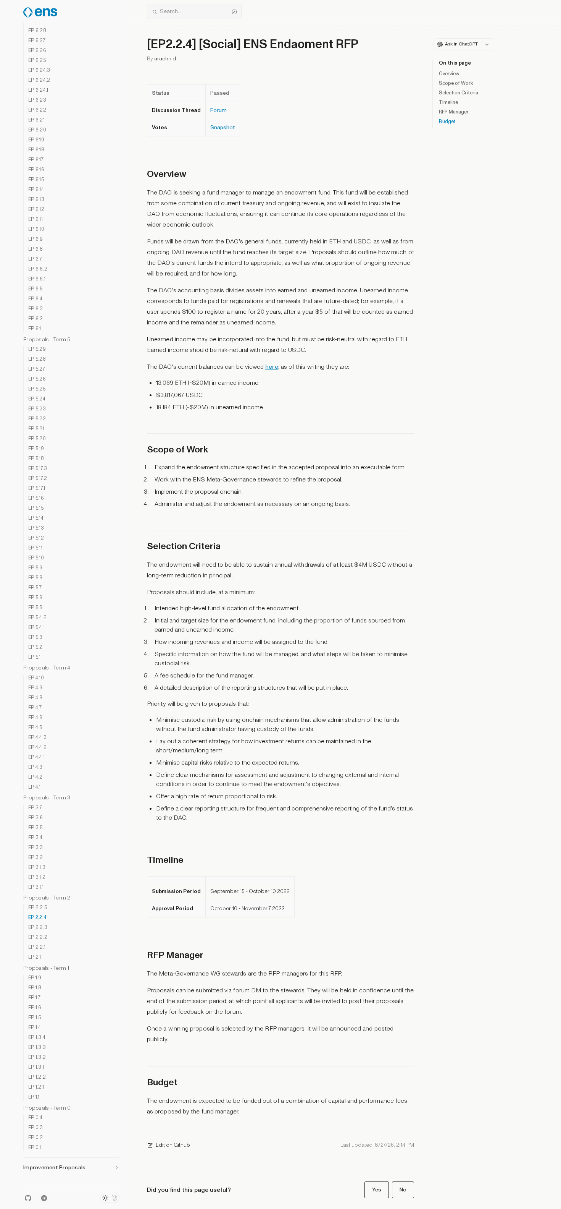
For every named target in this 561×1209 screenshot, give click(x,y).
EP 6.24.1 (38, 90)
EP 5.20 (37, 439)
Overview (449, 73)
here (271, 367)
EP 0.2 (35, 1137)
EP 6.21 (36, 120)
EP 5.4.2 (37, 617)
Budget (447, 121)
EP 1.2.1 (36, 1087)
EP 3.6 (35, 818)
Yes (376, 1189)
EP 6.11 (35, 219)
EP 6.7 (35, 259)
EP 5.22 (37, 419)
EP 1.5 (34, 1018)
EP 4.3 (35, 767)
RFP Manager (454, 112)
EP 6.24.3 (39, 70)
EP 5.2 (35, 647)
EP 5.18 (36, 458)
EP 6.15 (36, 180)
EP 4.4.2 (37, 747)
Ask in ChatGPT (461, 44)
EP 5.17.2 (37, 478)
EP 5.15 (36, 508)
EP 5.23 (37, 409)
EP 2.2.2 (37, 937)
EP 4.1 (34, 787)
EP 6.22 (37, 110)
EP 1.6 (35, 1008)
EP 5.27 (36, 369)
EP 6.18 (36, 150)
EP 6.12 (36, 209)
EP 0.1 (34, 1147)
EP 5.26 (37, 379)
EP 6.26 (37, 50)
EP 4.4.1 (36, 757)
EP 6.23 (37, 100)
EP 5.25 (36, 389)
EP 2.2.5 (37, 907)
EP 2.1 (34, 957)
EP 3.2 (35, 857)
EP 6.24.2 (39, 80)
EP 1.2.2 (37, 1077)
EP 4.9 (35, 688)
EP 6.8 (35, 249)
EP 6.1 (34, 329)
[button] (71, 1165)
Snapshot (222, 127)
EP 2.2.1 (36, 947)
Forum (218, 110)
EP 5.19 (36, 449)
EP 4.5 (35, 727)
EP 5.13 (36, 528)
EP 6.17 (36, 160)
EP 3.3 (35, 847)
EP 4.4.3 (37, 737)
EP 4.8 (35, 698)
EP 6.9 (35, 239)
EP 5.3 (35, 637)
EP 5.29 (37, 349)
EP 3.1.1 (36, 887)
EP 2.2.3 (37, 927)
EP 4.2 (35, 777)
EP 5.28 (37, 359)
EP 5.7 (35, 588)
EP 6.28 (37, 31)
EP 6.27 (36, 40)
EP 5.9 (35, 568)
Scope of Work (456, 83)
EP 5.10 (36, 558)
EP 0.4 (35, 1118)
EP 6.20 (37, 130)
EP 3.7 (35, 808)
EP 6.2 (35, 319)
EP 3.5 (35, 828)
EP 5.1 (34, 657)
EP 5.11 (35, 548)
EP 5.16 (36, 498)
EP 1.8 (35, 988)
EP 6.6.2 (37, 269)
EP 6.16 (36, 170)
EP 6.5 (35, 289)
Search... (170, 11)
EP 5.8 (35, 578)
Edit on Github (173, 1145)
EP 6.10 (36, 229)
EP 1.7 (34, 998)
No (403, 1189)
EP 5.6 (35, 598)
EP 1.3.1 (36, 1067)
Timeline (448, 102)
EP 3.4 (35, 838)
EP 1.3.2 (37, 1057)
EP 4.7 (35, 708)
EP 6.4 (35, 299)
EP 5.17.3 (37, 468)
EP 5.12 (36, 538)
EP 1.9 (35, 978)
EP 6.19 (36, 140)
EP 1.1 (34, 1097)
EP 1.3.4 (36, 1037)
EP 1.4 (34, 1027)
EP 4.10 (36, 678)
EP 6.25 (37, 60)
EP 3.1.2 (36, 877)
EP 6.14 (36, 189)
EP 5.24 (36, 399)
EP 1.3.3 (37, 1047)
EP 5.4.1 (36, 627)
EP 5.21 (36, 429)
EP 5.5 (35, 607)
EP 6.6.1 (36, 279)
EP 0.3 (35, 1128)
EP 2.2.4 (37, 917)
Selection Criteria (458, 92)
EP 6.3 (35, 309)
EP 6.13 (36, 199)
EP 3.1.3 (36, 867)
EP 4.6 (35, 718)
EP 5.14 (36, 518)
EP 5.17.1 (36, 488)
